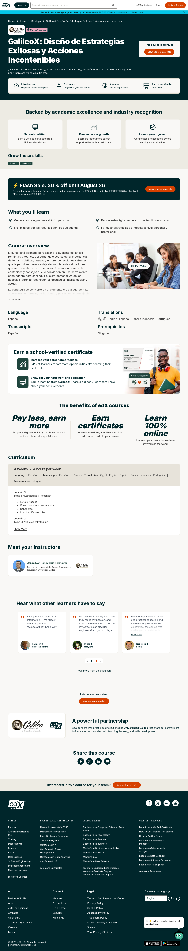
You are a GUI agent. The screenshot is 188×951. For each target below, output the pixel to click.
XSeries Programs (49, 840)
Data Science (15, 857)
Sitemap (91, 927)
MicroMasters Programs (53, 831)
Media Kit (58, 917)
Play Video (140, 266)
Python (12, 827)
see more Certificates (51, 868)
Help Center (59, 908)
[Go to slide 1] (91, 661)
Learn (20, 5)
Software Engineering (19, 861)
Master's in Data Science (96, 861)
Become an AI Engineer (151, 864)
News (11, 932)
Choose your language (157, 891)
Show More (14, 299)
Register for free (175, 5)
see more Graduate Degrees (97, 871)
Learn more (137, 12)
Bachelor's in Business (95, 843)
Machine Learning (17, 870)
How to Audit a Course (151, 836)
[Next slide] (100, 660)
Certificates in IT (48, 861)
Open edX (14, 917)
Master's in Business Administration (101, 848)
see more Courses (17, 876)
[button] (113, 5)
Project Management (19, 865)
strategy (36, 21)
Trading (12, 839)
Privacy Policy (95, 903)
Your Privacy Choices (99, 932)
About (11, 903)
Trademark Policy (97, 917)
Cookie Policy (95, 908)
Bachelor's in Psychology (96, 835)
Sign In (159, 5)
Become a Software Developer (155, 860)
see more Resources (150, 871)
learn (23, 21)
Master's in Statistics (93, 852)
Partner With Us (17, 898)
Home (11, 21)
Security (57, 912)
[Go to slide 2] (96, 661)
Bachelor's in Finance (94, 839)
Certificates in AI (48, 844)
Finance (12, 848)
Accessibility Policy (98, 912)
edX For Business (144, 5)
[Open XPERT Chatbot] (179, 934)
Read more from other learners (94, 670)
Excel (11, 852)
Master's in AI (90, 857)
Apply (174, 898)
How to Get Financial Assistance (156, 831)
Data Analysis (15, 843)
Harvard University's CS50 (54, 827)
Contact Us (59, 903)
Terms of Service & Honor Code (105, 898)
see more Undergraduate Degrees (101, 868)
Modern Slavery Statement (102, 922)
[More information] (44, 194)
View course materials (159, 51)
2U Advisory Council (20, 922)
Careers (12, 927)
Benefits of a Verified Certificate (155, 827)
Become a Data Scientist (151, 855)
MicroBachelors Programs (54, 836)
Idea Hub (58, 898)
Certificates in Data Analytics (55, 857)
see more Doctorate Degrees (98, 874)
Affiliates (13, 912)
